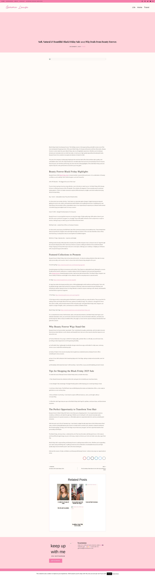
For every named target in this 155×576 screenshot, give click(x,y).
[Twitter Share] (92, 458)
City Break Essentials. (63, 508)
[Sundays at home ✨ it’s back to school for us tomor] (83, 561)
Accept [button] (109, 573)
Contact (22, 1)
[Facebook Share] (88, 458)
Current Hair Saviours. (92, 502)
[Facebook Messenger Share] (100, 458)
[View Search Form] (153, 1)
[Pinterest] (145, 1)
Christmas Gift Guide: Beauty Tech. (56, 467)
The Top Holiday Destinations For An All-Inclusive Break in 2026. (93, 468)
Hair (84, 46)
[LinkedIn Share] (96, 458)
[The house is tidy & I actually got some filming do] (74, 558)
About (16, 1)
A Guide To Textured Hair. (63, 502)
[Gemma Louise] (17, 7)
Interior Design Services (34, 1)
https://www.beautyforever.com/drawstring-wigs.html (71, 265)
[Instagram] (142, 1)
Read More (115, 573)
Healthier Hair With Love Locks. (77, 524)
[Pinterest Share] (84, 458)
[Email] (150, 1)
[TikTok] (148, 1)
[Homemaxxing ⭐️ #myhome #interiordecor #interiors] (101, 554)
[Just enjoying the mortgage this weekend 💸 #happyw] (92, 556)
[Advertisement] (77, 24)
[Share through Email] (104, 458)
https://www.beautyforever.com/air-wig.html (65, 280)
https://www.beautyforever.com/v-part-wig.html (67, 295)
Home (3, 1)
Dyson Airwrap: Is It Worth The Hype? (77, 502)
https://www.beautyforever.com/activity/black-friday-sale (75, 310)
